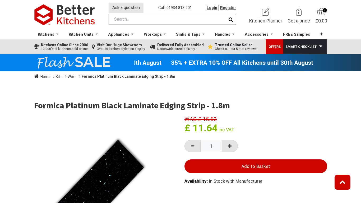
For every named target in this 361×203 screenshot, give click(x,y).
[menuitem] (296, 34)
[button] (321, 34)
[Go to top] (342, 182)
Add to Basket (256, 166)
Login (212, 7)
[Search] (231, 19)
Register (228, 7)
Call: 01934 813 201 (175, 7)
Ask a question (126, 7)
